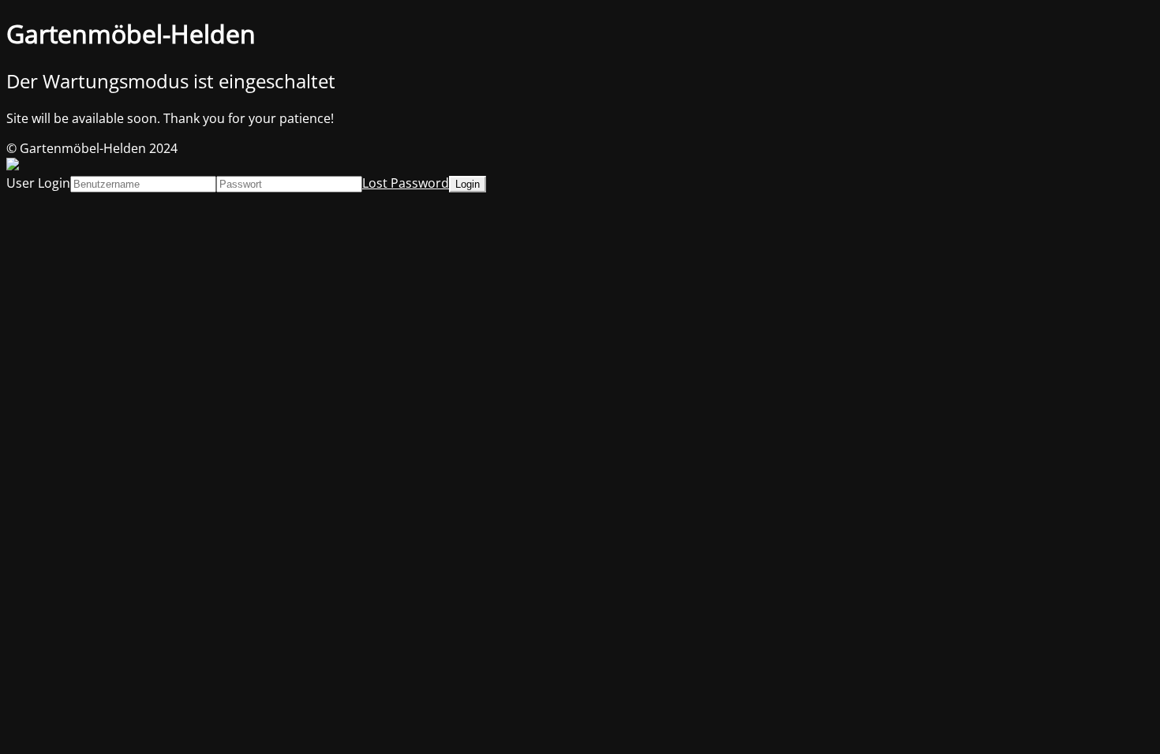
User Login (38, 183)
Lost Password (405, 183)
